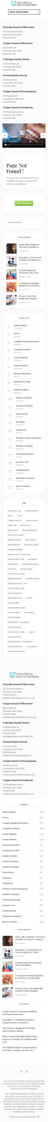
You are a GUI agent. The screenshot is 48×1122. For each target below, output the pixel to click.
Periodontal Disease (11, 900)
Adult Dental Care (14, 511)
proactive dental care (16, 588)
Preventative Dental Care (17, 583)
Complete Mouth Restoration (15, 823)
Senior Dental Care (15, 598)
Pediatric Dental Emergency (15, 889)
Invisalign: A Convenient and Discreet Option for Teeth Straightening (30, 258)
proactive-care (8, 905)
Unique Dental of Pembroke (18, 107)
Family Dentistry (14, 545)
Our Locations (24, 203)
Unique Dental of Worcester (18, 43)
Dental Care (12, 525)
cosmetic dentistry (15, 520)
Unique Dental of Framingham (19, 91)
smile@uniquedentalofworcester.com (19, 717)
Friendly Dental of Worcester (19, 27)
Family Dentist (30, 540)
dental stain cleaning (16, 535)
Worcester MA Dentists (16, 651)
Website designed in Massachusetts (23, 1117)
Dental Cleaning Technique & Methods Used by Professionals (19, 1013)
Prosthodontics (9, 911)
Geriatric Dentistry (10, 867)
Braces (10, 515)
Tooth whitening (14, 617)
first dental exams (31, 545)
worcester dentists (15, 646)
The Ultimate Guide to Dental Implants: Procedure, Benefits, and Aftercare (19, 1049)
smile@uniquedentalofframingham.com (19, 775)
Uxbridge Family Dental (16, 59)
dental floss (25, 525)
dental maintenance (29, 530)
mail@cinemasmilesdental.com (17, 755)
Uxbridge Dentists (14, 627)
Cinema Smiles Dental (15, 75)
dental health (13, 530)
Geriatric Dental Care (16, 559)
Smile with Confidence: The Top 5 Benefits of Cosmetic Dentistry (29, 246)
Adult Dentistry (9, 812)
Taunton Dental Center (16, 608)
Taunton (29, 598)
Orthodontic (7, 883)
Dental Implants (9, 834)
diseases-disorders (11, 845)
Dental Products (9, 840)
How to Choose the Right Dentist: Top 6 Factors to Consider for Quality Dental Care (19, 1039)
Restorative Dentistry (11, 916)
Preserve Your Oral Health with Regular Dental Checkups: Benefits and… (27, 297)
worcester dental (14, 637)
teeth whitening (14, 612)
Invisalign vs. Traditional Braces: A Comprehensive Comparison (18, 1021)
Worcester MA (31, 646)
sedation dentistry (15, 593)
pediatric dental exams (16, 574)
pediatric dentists (32, 578)
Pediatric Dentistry (10, 894)
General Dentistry (10, 861)
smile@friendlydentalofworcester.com (19, 698)
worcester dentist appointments (20, 641)
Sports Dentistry (9, 922)
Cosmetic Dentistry (11, 829)
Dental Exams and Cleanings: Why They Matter (28, 271)
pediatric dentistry (15, 578)
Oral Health (12, 569)
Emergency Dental (14, 540)
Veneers (32, 632)
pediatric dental (26, 569)
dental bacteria (32, 520)
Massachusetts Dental (30, 564)
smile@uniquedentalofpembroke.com (18, 794)
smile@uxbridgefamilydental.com (18, 736)
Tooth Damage (29, 612)
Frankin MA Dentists (15, 549)
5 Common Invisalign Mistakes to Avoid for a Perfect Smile (29, 284)
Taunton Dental (14, 603)
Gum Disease (32, 559)
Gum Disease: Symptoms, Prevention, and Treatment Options (19, 1029)
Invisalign (7, 878)
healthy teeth (13, 564)
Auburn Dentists (31, 511)
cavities (19, 515)
